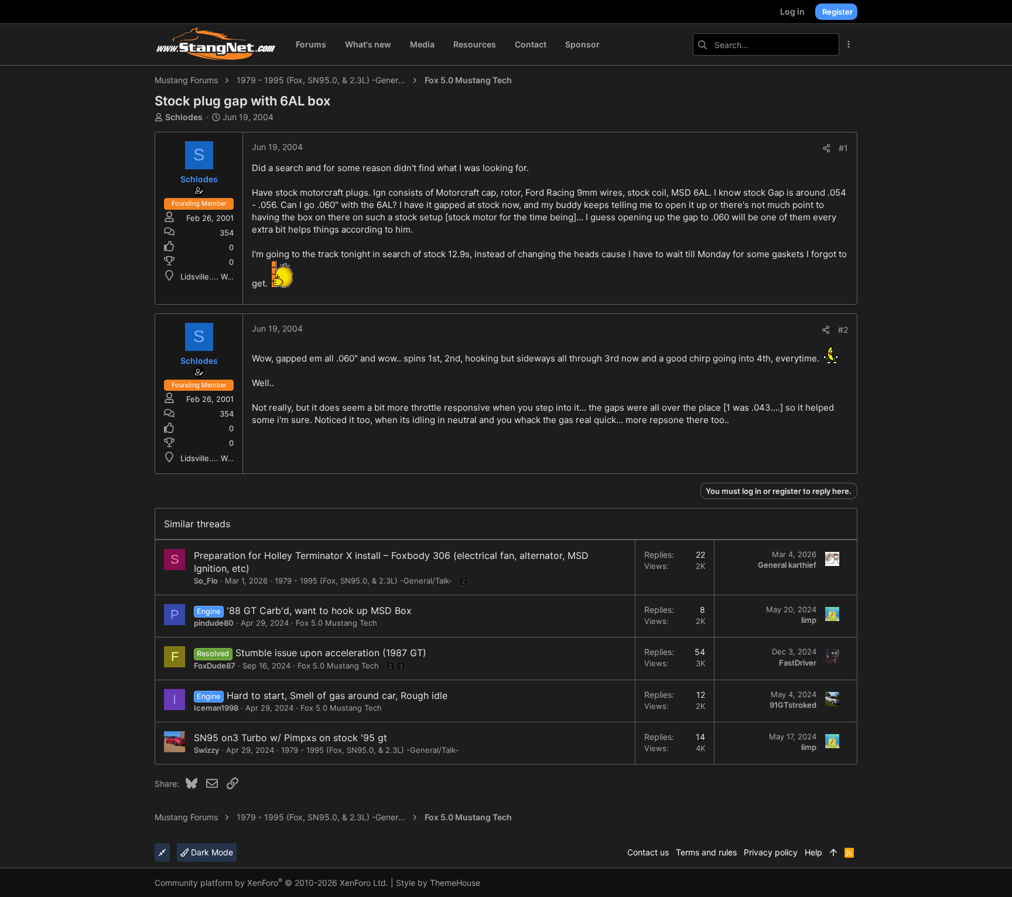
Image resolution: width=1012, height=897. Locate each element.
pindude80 (214, 622)
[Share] (826, 148)
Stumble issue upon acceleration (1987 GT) (330, 653)
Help (813, 852)
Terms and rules (706, 852)
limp (808, 620)
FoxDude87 (214, 665)
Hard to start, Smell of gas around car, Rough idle (337, 695)
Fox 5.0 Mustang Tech (336, 622)
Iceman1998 (216, 707)
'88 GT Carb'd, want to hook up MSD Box (319, 610)
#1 (843, 148)
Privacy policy (771, 852)
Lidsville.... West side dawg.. (231, 276)
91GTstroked (793, 705)
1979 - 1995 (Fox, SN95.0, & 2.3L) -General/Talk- (363, 580)
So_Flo (206, 580)
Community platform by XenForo (271, 883)
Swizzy (206, 750)
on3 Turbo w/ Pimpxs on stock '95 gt (304, 737)
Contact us (648, 852)
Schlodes (184, 117)
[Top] (833, 852)
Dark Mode (211, 852)
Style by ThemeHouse (438, 883)
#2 (843, 330)
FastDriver (797, 662)
